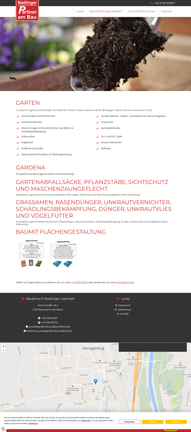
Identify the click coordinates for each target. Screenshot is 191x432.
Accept (176, 422)
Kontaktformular (125, 282)
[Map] (95, 384)
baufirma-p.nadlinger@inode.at (43, 330)
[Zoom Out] (3, 350)
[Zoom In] (3, 346)
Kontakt (166, 11)
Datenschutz (124, 309)
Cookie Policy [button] (86, 421)
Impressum (124, 305)
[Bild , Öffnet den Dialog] (31, 256)
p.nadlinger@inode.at (40, 326)
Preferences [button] (33, 423)
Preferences (129, 422)
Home (80, 11)
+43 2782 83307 (164, 3)
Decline (153, 422)
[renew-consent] (3, 429)
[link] (106, 11)
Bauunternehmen (141, 11)
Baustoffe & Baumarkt (105, 11)
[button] (95, 382)
